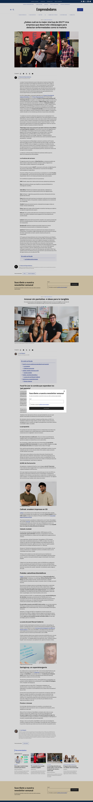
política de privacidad (44, 404)
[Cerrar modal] (64, 391)
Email (30, 398)
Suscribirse (46, 408)
